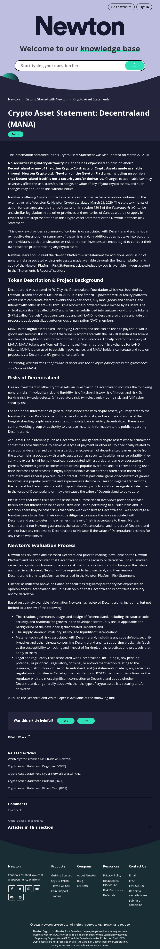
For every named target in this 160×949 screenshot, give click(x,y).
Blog (80, 880)
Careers (82, 886)
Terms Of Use (60, 886)
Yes (66, 720)
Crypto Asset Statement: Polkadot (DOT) (35, 781)
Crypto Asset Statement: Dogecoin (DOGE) (37, 766)
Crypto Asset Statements (91, 99)
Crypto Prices (60, 880)
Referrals (109, 895)
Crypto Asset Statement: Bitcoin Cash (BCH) (37, 788)
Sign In (144, 7)
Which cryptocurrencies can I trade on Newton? (39, 759)
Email (132, 875)
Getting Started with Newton (47, 99)
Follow (15, 134)
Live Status (136, 886)
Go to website (121, 7)
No (86, 720)
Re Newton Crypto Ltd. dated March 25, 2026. (80, 202)
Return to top (17, 736)
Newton (14, 99)
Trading (56, 896)
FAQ (132, 880)
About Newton (87, 875)
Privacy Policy (112, 875)
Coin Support (59, 891)
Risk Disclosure (113, 890)
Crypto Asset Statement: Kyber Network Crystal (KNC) (45, 773)
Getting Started (61, 875)
